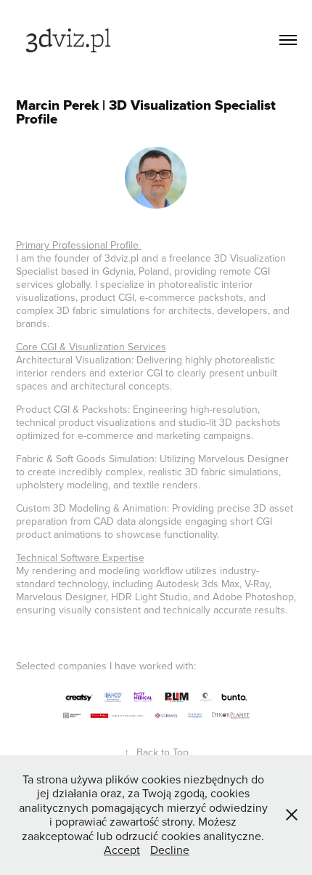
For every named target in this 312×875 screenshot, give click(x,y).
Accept (122, 850)
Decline (169, 850)
